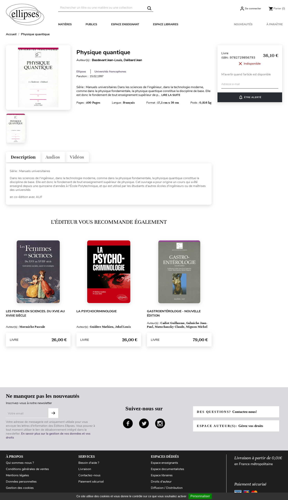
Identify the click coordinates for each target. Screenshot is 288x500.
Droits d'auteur (161, 481)
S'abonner (53, 413)
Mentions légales (17, 475)
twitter (144, 423)
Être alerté (249, 97)
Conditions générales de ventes (27, 469)
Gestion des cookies (20, 488)
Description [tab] (23, 157)
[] (149, 8)
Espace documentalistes (167, 469)
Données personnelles (21, 481)
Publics (91, 24)
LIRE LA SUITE (170, 95)
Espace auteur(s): (230, 426)
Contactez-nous (89, 475)
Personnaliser (200, 496)
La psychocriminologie (96, 311)
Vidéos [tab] (77, 157)
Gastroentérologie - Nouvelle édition (174, 313)
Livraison (84, 469)
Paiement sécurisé (91, 481)
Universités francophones (110, 71)
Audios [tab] (52, 157)
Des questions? (227, 412)
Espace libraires (165, 24)
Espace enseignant (125, 24)
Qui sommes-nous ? (20, 463)
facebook (128, 423)
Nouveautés (243, 24)
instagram (160, 423)
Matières (65, 24)
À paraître (274, 24)
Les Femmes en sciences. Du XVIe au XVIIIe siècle (35, 313)
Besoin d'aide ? (88, 463)
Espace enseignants (164, 463)
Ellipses (81, 71)
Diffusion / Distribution (167, 488)
